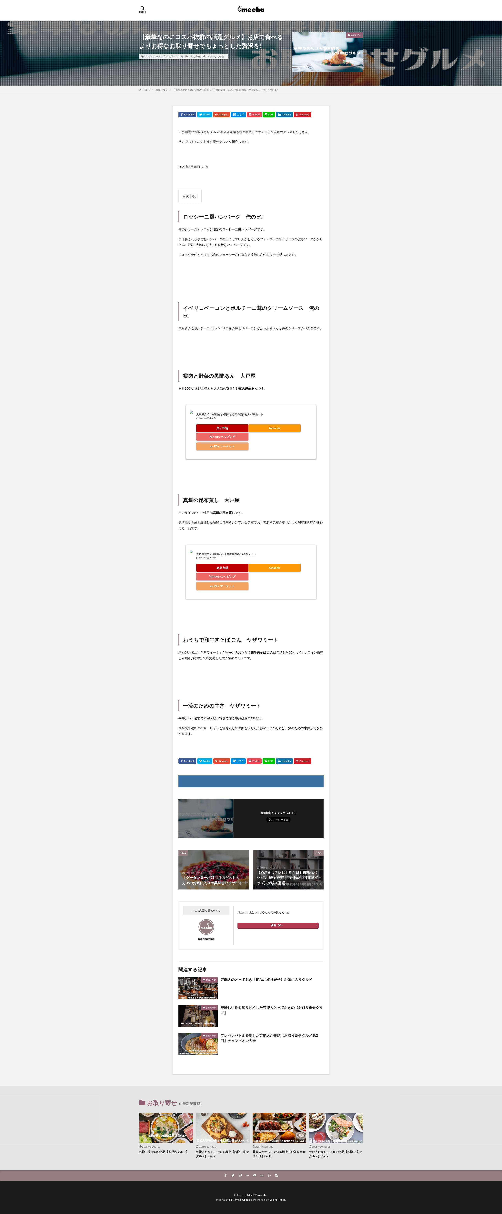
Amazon (274, 428)
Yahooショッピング (222, 436)
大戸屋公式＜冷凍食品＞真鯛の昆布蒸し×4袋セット (226, 554)
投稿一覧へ (277, 925)
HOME (146, 89)
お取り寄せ (194, 56)
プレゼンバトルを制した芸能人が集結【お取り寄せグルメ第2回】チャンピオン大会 (269, 1038)
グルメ (209, 56)
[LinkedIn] (284, 114)
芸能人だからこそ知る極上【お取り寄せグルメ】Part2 (222, 1154)
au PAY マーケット (222, 446)
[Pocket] (254, 114)
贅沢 (221, 56)
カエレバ (211, 418)
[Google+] (221, 114)
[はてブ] (238, 114)
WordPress (278, 1199)
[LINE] (269, 114)
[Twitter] (204, 114)
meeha (262, 1195)
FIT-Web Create (240, 1199)
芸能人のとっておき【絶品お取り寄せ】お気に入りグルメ (266, 979)
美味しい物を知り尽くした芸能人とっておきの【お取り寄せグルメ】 (272, 1010)
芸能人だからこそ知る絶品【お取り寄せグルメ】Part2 (335, 1154)
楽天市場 (222, 428)
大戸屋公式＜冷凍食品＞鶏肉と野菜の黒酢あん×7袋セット (229, 414)
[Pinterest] (302, 114)
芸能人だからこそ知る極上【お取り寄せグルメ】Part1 (279, 1154)
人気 (216, 56)
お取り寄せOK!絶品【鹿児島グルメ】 (164, 1151)
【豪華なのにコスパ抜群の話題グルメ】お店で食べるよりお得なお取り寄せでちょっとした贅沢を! (225, 89)
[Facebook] (187, 114)
